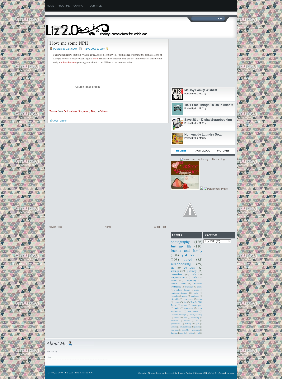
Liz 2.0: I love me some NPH (79, 372)
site (185, 302)
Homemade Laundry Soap (203, 134)
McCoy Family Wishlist (200, 90)
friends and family (186, 250)
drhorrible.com (69, 62)
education (174, 320)
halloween (188, 308)
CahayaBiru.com (226, 373)
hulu (95, 58)
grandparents (175, 323)
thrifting (174, 333)
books (177, 308)
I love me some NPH (68, 43)
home (50, 5)
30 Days (189, 267)
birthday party (196, 305)
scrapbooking (181, 263)
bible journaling (196, 314)
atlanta (199, 286)
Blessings (189, 286)
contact (176, 317)
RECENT (181, 150)
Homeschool (176, 274)
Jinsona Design (185, 373)
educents (187, 320)
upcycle (183, 333)
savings (175, 271)
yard (198, 333)
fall (197, 320)
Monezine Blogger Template (151, 373)
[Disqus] (107, 174)
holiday (188, 323)
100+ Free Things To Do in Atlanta (208, 105)
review (177, 302)
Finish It (174, 296)
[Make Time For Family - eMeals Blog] (202, 159)
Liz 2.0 (100, 27)
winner (191, 333)
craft (185, 317)
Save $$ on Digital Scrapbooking (208, 119)
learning (174, 327)
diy (172, 267)
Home (108, 226)
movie (199, 299)
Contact (78, 5)
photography (180, 241)
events (196, 289)
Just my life (181, 246)
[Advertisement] (115, 13)
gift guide (175, 299)
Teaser (53, 111)
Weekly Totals (178, 283)
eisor (49, 356)
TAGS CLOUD (202, 150)
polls (196, 293)
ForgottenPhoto (178, 277)
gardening (195, 296)
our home (193, 311)
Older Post (160, 226)
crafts (194, 277)
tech (194, 274)
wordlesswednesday (179, 293)
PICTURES (223, 150)
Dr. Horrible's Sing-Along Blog (79, 111)
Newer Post (55, 226)
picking (197, 327)
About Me (64, 5)
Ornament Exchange (178, 314)
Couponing (191, 280)
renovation (196, 330)
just (197, 323)
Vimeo (103, 111)
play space (175, 330)
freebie (184, 296)
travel (188, 259)
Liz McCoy (52, 351)
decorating (195, 317)
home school (188, 299)
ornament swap (185, 327)
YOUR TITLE (95, 5)
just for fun (60, 121)
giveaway (191, 271)
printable (185, 330)
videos (174, 280)
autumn (184, 305)
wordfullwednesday (182, 289)
